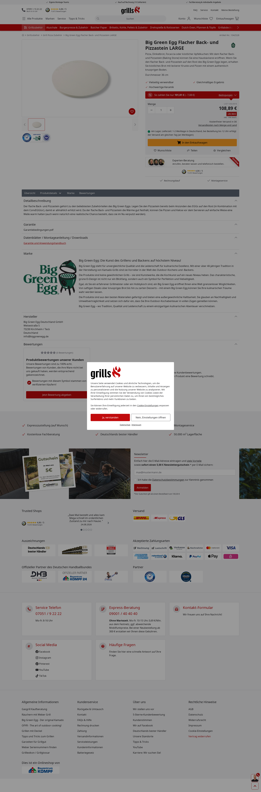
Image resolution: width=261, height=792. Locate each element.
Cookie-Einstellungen (148, 405)
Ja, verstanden (110, 417)
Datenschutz (125, 425)
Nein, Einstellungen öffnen (151, 417)
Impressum (136, 425)
